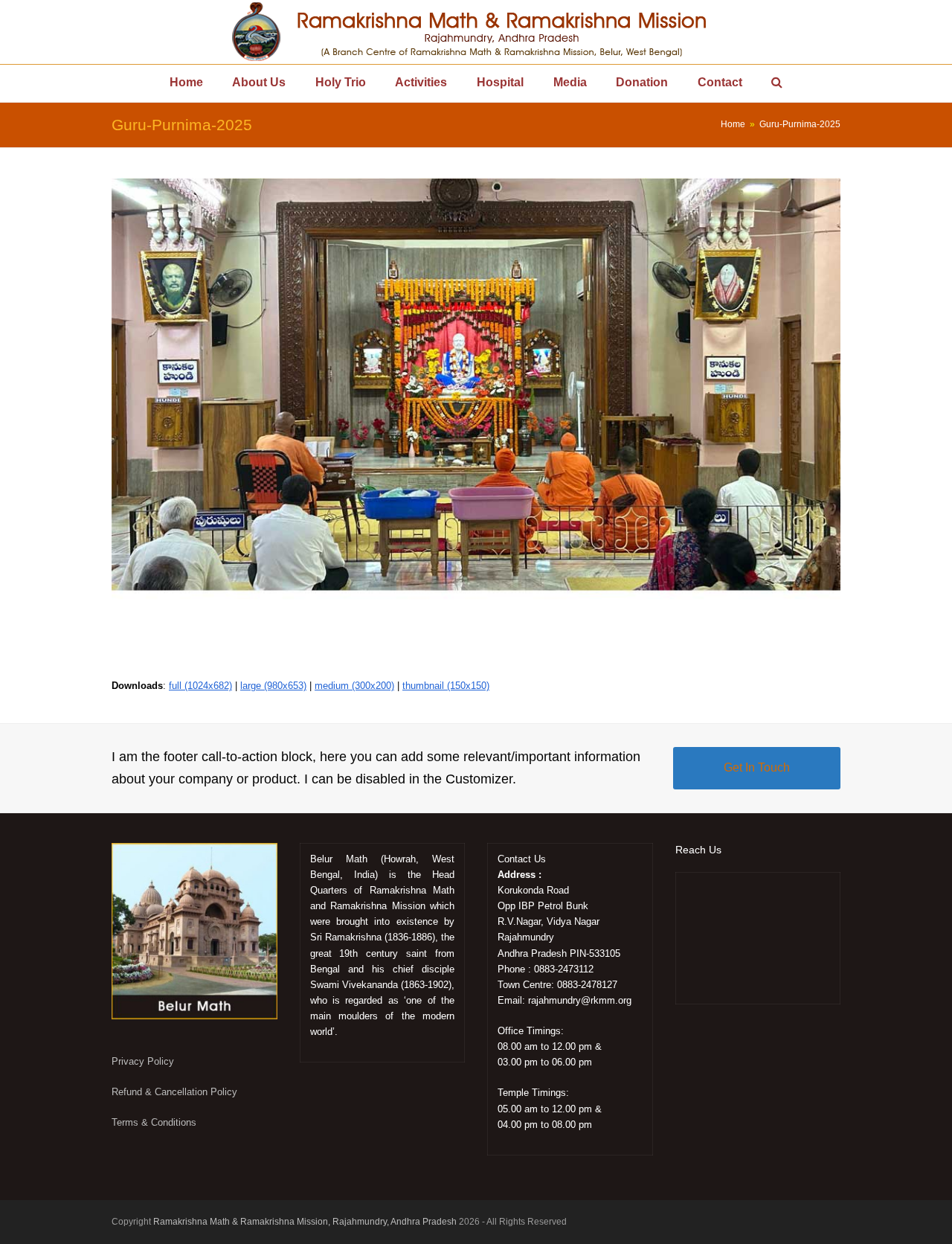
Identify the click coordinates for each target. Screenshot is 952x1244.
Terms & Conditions (154, 1122)
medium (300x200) (354, 685)
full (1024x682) (200, 685)
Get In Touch (757, 767)
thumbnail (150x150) (445, 685)
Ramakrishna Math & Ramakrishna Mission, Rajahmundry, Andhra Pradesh (305, 1221)
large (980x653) (273, 685)
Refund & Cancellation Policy (174, 1091)
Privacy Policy (143, 1061)
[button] (778, 83)
